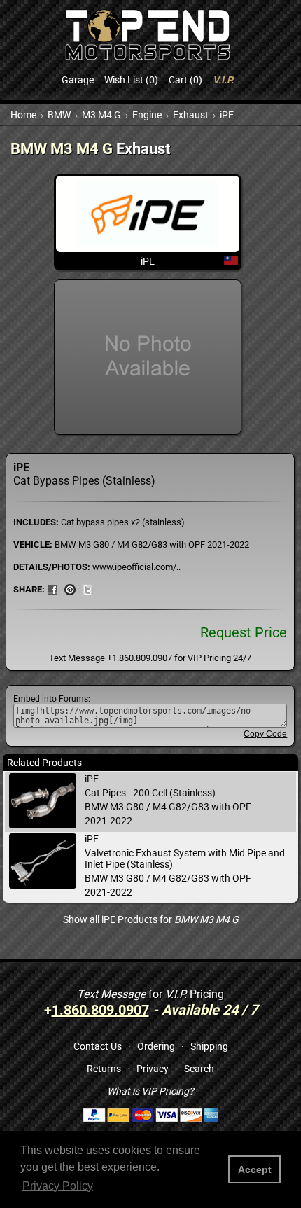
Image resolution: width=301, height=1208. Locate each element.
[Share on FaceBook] (52, 589)
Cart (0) (185, 79)
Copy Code (265, 734)
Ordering (156, 1046)
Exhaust (191, 114)
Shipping (209, 1046)
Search (199, 1068)
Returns (104, 1068)
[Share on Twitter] (87, 589)
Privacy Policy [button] (57, 1186)
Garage (78, 79)
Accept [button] (255, 1169)
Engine (147, 114)
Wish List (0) (131, 79)
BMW (59, 114)
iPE (227, 114)
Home (23, 114)
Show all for (151, 919)
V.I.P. (223, 79)
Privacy (152, 1068)
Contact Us (98, 1046)
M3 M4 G (101, 114)
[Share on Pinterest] (70, 589)
